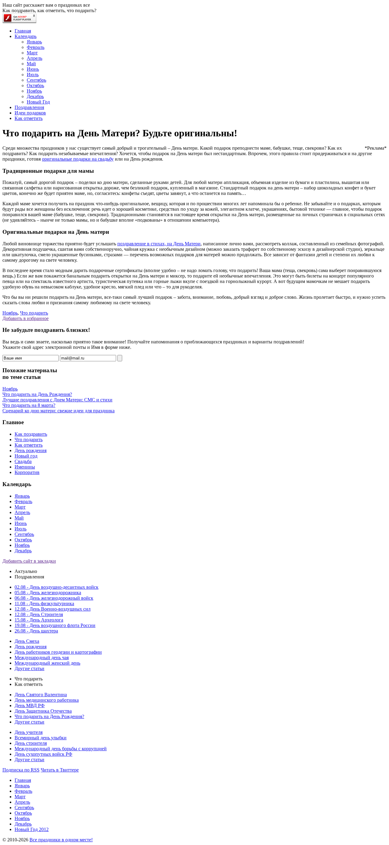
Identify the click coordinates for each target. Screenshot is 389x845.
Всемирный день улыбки (41, 737)
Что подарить (34, 312)
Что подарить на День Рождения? (37, 394)
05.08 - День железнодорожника (48, 592)
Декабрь (23, 550)
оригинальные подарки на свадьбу (78, 159)
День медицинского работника (47, 700)
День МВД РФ (30, 705)
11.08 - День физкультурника (44, 603)
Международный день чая (42, 657)
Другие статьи (29, 668)
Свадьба (23, 461)
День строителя (31, 743)
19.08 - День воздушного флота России (55, 625)
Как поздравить (31, 434)
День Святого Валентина (41, 694)
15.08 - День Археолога (39, 619)
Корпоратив (27, 472)
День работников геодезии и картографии (58, 652)
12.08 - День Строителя (39, 614)
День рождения (30, 450)
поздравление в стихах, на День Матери (159, 243)
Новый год (26, 455)
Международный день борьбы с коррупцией (61, 748)
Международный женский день (47, 663)
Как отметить (29, 445)
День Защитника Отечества (43, 711)
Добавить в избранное (25, 318)
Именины (25, 466)
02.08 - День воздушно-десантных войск (56, 587)
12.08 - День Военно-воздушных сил (53, 609)
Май (19, 517)
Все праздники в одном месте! (61, 839)
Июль (20, 528)
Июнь (21, 523)
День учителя (29, 732)
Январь (22, 496)
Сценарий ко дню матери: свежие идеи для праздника (58, 410)
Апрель (22, 512)
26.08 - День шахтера (36, 630)
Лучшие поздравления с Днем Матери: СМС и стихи (57, 399)
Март (20, 506)
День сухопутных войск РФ (43, 754)
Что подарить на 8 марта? (28, 405)
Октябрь (23, 539)
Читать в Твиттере (60, 769)
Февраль (23, 501)
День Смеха (27, 641)
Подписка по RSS (21, 769)
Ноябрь (10, 312)
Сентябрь (24, 534)
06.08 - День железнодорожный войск (54, 598)
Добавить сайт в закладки (29, 561)
